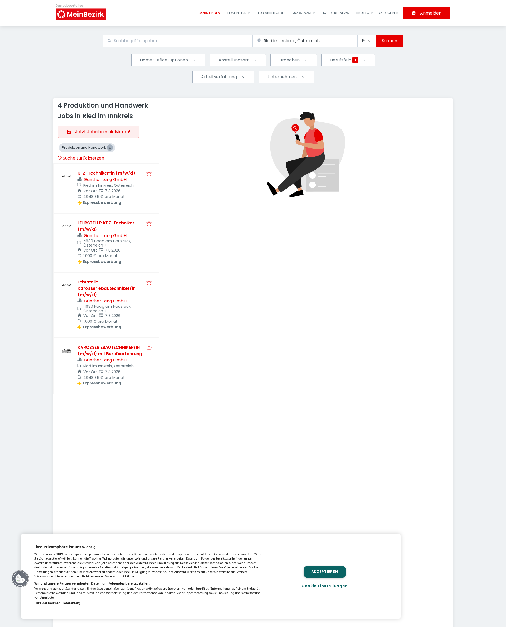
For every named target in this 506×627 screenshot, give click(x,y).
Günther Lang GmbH (105, 179)
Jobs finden (209, 13)
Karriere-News (336, 13)
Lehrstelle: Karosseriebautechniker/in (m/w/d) (106, 288)
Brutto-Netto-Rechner (377, 13)
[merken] (149, 174)
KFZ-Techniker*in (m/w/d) (106, 173)
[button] (20, 578)
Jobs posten (304, 13)
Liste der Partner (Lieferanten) (57, 603)
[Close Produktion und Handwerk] (110, 147)
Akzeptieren (324, 572)
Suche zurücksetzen (83, 158)
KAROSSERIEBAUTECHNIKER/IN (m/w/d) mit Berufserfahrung (109, 350)
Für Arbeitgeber (272, 13)
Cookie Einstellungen (324, 586)
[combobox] (178, 41)
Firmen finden (239, 13)
